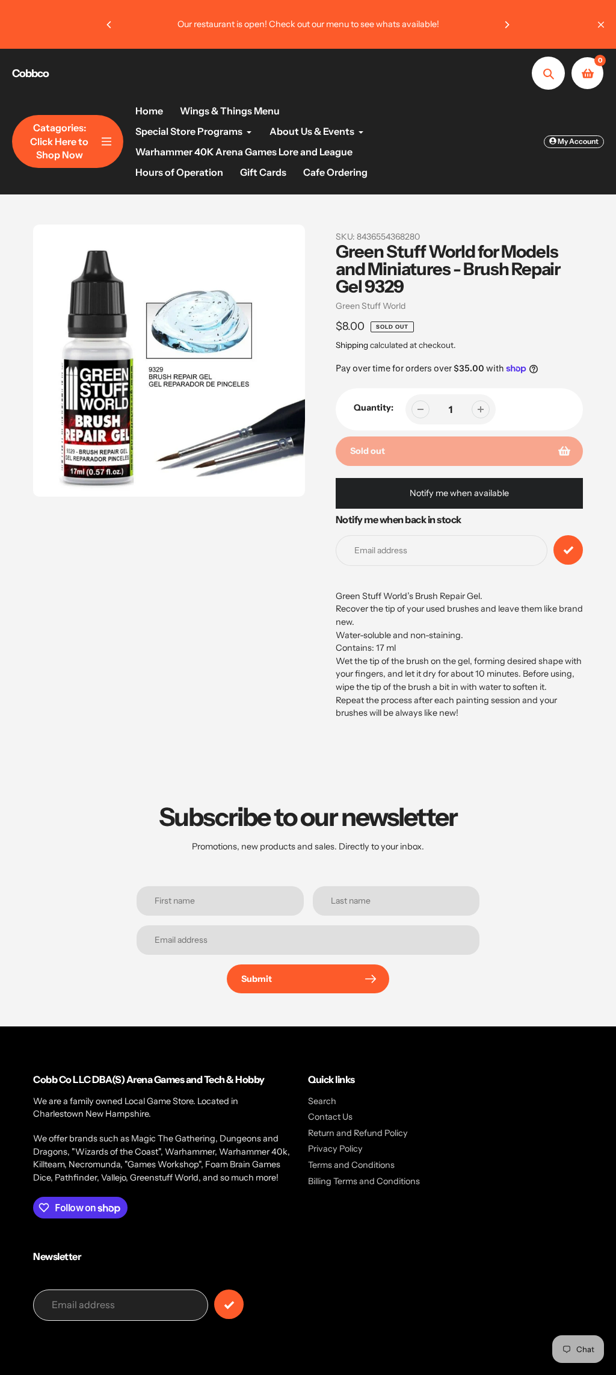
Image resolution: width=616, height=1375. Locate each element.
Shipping (352, 345)
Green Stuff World (370, 305)
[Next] (506, 25)
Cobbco (30, 73)
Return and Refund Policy (358, 1133)
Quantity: (373, 407)
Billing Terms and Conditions (364, 1181)
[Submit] (229, 1304)
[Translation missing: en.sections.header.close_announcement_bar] (601, 25)
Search (322, 1101)
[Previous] (109, 25)
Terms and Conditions (351, 1164)
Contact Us (330, 1116)
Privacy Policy (335, 1148)
